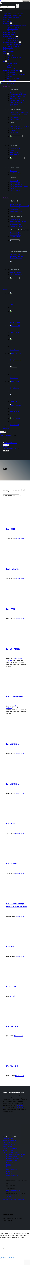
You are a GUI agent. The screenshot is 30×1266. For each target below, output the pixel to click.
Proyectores (9, 1167)
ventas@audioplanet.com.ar (13, 1190)
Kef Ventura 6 (12, 783)
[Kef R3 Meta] (17, 860)
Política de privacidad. (9, 1140)
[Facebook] (6, 1215)
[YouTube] (10, 1215)
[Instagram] (4, 1215)
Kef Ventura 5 (12, 743)
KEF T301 (10, 946)
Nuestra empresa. (8, 1138)
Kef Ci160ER (12, 1026)
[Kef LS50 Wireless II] (17, 692)
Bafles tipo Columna (12, 1161)
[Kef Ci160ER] (17, 1022)
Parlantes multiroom (12, 1175)
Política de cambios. (9, 1146)
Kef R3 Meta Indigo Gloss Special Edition (16, 905)
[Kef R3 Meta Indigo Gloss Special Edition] (17, 900)
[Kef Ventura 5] (17, 740)
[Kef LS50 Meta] (17, 645)
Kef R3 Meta (12, 863)
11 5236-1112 (19, 1107)
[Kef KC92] (17, 525)
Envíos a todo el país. (9, 1144)
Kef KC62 (10, 608)
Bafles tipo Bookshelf (12, 1158)
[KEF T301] (17, 942)
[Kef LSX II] (17, 820)
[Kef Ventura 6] (17, 780)
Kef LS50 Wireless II (15, 696)
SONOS (8, 1165)
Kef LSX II (11, 823)
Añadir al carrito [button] (19, 539)
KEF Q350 (11, 986)
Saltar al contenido (5, 1)
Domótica (9, 1173)
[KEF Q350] (17, 982)
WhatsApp (20, 1105)
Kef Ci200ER (12, 1066)
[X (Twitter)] (8, 1215)
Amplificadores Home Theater (15, 1156)
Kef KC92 (10, 529)
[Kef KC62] (17, 605)
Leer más (12, 996)
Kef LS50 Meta (13, 648)
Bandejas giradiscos (12, 1169)
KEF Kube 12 (12, 568)
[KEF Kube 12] (17, 565)
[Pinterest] (12, 1215)
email (4, 1107)
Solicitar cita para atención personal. (13, 1199)
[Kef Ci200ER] (17, 1062)
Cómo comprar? (7, 1142)
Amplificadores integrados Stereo (16, 1154)
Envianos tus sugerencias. (10, 1148)
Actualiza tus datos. (8, 1150)
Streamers (9, 1171)
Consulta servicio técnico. (10, 1152)
